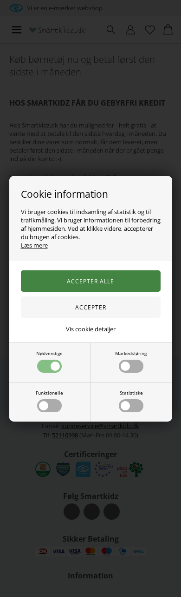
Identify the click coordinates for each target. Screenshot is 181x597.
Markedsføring (131, 353)
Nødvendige (49, 353)
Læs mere (34, 245)
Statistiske (131, 392)
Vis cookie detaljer (91, 329)
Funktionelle (49, 392)
